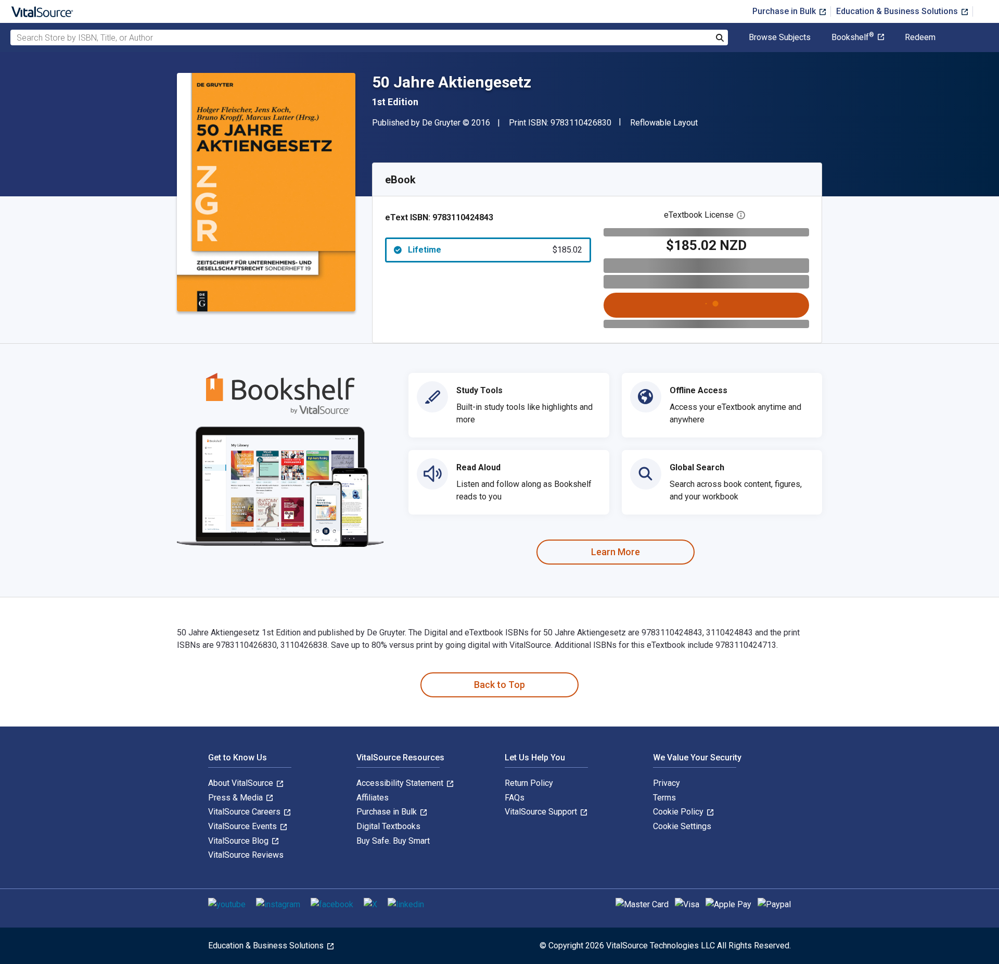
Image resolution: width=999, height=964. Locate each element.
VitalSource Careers (245, 812)
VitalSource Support (542, 812)
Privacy (666, 783)
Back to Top (499, 684)
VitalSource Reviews (246, 855)
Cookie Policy (679, 812)
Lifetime (495, 250)
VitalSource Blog (239, 841)
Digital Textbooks (388, 826)
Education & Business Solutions (898, 11)
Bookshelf (852, 37)
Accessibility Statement (400, 783)
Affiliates (372, 798)
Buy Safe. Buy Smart (393, 841)
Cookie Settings (682, 826)
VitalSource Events (243, 826)
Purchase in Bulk (785, 11)
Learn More (615, 551)
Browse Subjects (780, 37)
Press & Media (236, 798)
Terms (664, 798)
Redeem (920, 37)
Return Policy (529, 783)
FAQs (514, 798)
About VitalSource (241, 783)
